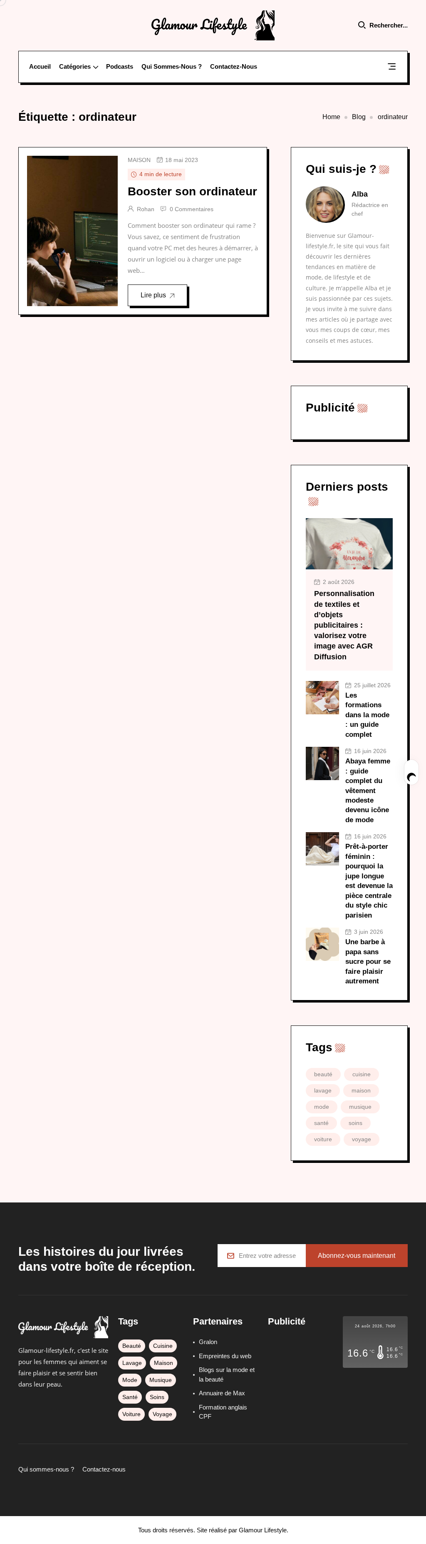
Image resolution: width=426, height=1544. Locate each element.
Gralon (208, 1341)
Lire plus (153, 295)
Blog (359, 116)
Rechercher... (388, 25)
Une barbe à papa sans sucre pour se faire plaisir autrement (368, 961)
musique (360, 1106)
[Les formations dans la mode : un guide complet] (322, 697)
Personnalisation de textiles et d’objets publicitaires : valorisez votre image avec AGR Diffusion (344, 625)
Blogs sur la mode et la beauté (227, 1374)
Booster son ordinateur (192, 191)
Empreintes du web (225, 1355)
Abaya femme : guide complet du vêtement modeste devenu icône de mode (367, 790)
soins (355, 1123)
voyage (361, 1139)
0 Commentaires (191, 209)
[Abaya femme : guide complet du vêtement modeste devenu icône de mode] (322, 763)
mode (321, 1106)
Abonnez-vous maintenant (356, 1255)
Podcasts (119, 66)
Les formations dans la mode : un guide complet (367, 714)
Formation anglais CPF (223, 1412)
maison (139, 160)
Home (331, 116)
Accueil (40, 66)
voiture (323, 1139)
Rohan (145, 209)
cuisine (361, 1074)
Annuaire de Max (222, 1393)
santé (321, 1123)
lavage (323, 1090)
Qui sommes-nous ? (171, 66)
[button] (391, 68)
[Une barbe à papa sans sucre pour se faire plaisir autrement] (322, 944)
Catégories (75, 66)
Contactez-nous (233, 66)
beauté (323, 1074)
